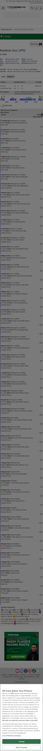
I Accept (21, 741)
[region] (21, 717)
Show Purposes (21, 747)
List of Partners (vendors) (11, 735)
